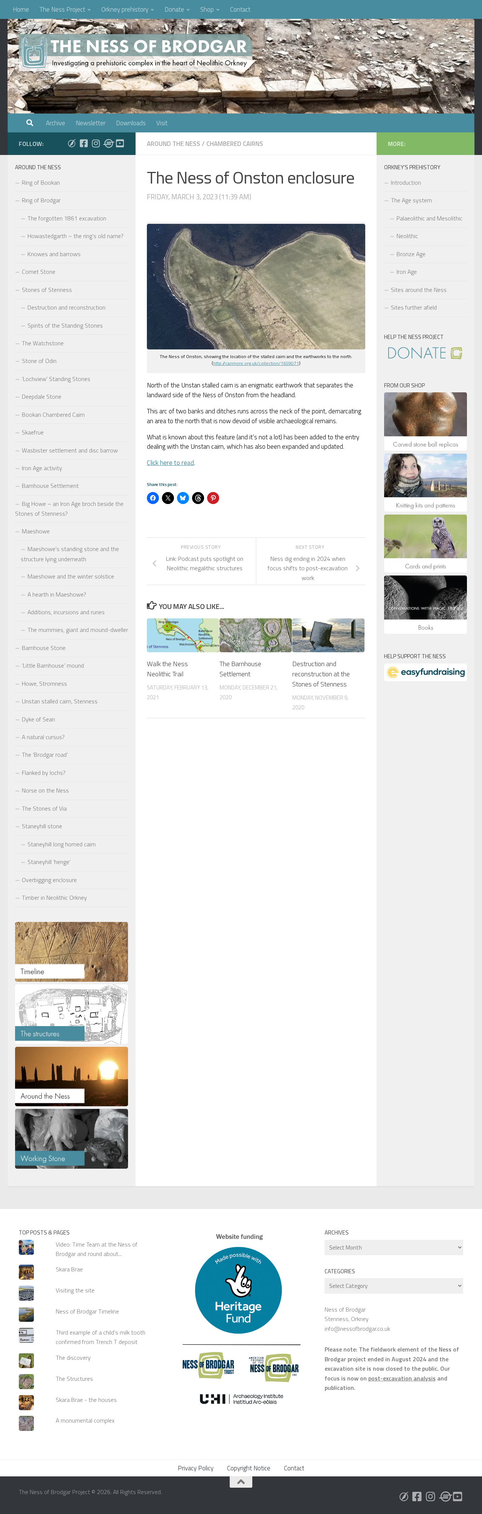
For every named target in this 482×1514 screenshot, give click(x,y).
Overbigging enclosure (49, 879)
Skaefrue (33, 432)
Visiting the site (75, 1290)
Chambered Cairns (234, 144)
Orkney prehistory (124, 9)
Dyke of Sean (38, 719)
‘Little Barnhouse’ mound (53, 665)
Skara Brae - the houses (86, 1399)
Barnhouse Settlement (50, 485)
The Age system (411, 200)
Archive (55, 123)
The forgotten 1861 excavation (66, 218)
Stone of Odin (39, 360)
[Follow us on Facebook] (83, 143)
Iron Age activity (42, 467)
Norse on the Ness (45, 790)
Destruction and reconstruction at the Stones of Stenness (321, 674)
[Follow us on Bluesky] (71, 143)
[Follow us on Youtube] (119, 143)
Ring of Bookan (41, 182)
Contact (240, 9)
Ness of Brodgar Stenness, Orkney (347, 1314)
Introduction (406, 182)
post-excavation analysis (402, 1378)
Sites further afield (414, 307)
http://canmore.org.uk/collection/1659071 (256, 363)
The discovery (73, 1357)
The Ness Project (62, 9)
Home (21, 9)
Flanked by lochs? (44, 772)
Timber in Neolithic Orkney (54, 897)
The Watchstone (43, 343)
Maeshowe (36, 531)
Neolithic (407, 235)
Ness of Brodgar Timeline (87, 1311)
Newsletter (90, 123)
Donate (174, 9)
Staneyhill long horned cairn (61, 844)
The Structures (74, 1378)
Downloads (131, 123)
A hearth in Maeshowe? (56, 594)
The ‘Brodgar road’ (45, 754)
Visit (162, 123)
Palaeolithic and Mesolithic (429, 218)
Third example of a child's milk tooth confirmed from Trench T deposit (100, 1337)
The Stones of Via (44, 808)
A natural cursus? (43, 736)
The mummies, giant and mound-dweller (77, 629)
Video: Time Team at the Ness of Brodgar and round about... (96, 1249)
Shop (207, 9)
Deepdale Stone (41, 396)
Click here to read (170, 463)
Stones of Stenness (47, 289)
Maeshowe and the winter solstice (70, 576)
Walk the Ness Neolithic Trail (167, 669)
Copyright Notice (248, 1468)
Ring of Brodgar (41, 200)
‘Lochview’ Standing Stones (56, 378)
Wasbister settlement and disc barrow (70, 450)
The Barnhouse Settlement (240, 669)
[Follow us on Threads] (107, 143)
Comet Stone (38, 271)
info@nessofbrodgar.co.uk (357, 1328)
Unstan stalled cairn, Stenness (60, 701)
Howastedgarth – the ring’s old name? (75, 235)
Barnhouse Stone (44, 647)
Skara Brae (69, 1269)
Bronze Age (411, 253)
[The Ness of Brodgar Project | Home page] (137, 52)
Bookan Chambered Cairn (53, 414)
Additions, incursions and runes (66, 612)
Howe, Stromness (44, 683)
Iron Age (407, 271)
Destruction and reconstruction (66, 307)
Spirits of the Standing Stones (65, 325)
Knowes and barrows (54, 253)
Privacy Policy (196, 1468)
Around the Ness (173, 144)
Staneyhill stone (42, 826)
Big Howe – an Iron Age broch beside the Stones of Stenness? (69, 508)
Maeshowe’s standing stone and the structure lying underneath (70, 553)
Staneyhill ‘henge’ (48, 861)
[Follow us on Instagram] (95, 143)
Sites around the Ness (419, 289)
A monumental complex (85, 1420)
